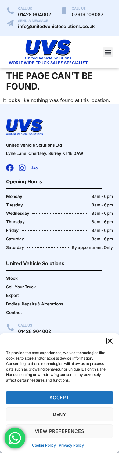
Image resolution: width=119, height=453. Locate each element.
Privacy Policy (71, 445)
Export (12, 295)
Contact (14, 312)
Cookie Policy (44, 445)
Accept (59, 397)
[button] (110, 341)
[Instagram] (22, 168)
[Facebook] (10, 168)
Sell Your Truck (21, 286)
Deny (59, 414)
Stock (12, 278)
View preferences (60, 431)
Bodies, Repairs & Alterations (34, 303)
